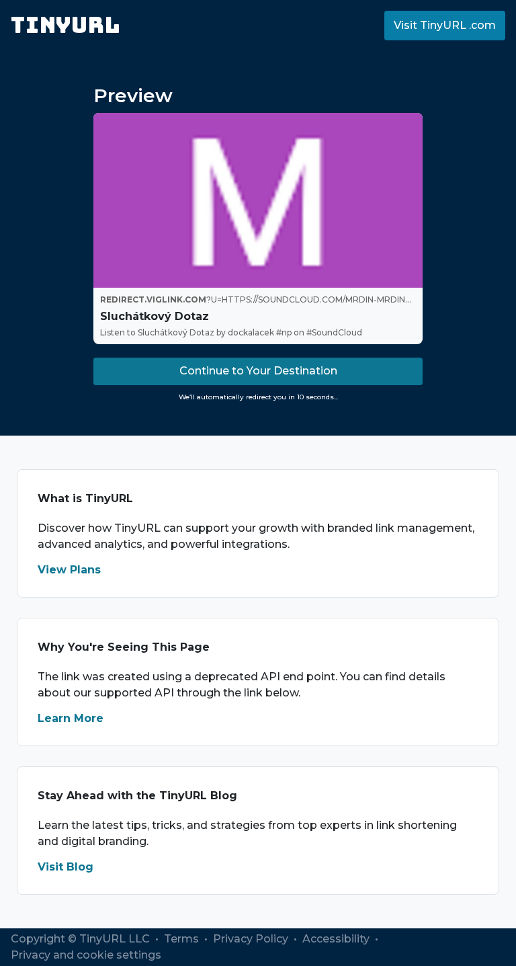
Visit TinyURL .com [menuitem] (445, 25)
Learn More (70, 718)
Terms (183, 938)
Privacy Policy (252, 938)
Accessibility (337, 938)
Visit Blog (65, 866)
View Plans (69, 569)
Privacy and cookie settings (86, 955)
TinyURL (65, 25)
